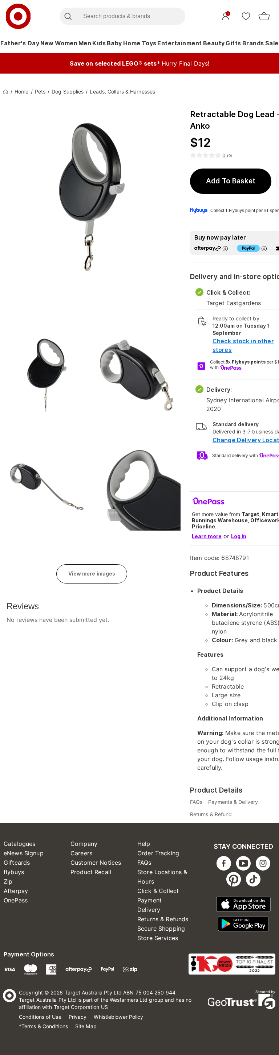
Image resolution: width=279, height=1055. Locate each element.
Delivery (148, 909)
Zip (8, 881)
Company (83, 843)
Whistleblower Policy (118, 1017)
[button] (231, 181)
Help (143, 843)
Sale (272, 43)
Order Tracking (158, 853)
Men (85, 43)
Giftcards (17, 862)
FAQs (144, 862)
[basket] (264, 16)
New (47, 43)
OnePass (16, 900)
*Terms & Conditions (43, 1026)
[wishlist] (246, 16)
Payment (149, 900)
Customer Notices (95, 862)
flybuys (14, 872)
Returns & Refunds (163, 919)
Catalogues (20, 843)
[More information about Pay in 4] (264, 248)
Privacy (78, 1017)
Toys (149, 43)
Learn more (207, 536)
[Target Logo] (18, 16)
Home (132, 43)
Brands (253, 43)
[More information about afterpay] (225, 248)
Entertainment (179, 43)
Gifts (233, 43)
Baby (114, 43)
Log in (238, 536)
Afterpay (16, 890)
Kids (99, 43)
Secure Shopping (161, 928)
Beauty (214, 43)
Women (66, 43)
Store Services (157, 938)
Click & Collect (158, 890)
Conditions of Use (40, 1017)
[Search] (68, 16)
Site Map (86, 1026)
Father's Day (19, 43)
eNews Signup (24, 853)
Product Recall (90, 872)
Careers (81, 853)
